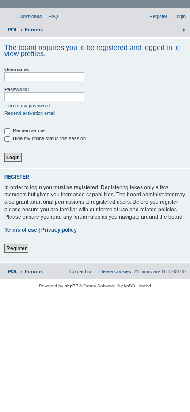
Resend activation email (29, 113)
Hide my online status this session (48, 138)
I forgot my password (27, 105)
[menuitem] (26, 16)
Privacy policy (59, 230)
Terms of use (20, 230)
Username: (17, 69)
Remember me (28, 130)
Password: (16, 89)
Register (16, 248)
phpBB (72, 285)
